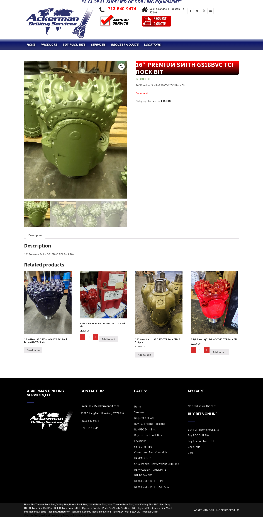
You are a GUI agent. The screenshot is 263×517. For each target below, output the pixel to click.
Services (98, 44)
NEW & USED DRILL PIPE (149, 481)
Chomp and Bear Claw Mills (150, 452)
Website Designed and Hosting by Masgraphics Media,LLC (57, 515)
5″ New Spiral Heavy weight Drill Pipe (156, 464)
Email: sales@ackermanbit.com (100, 406)
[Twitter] (197, 11)
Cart (190, 452)
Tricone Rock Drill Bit (159, 101)
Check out (194, 447)
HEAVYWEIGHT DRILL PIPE (150, 469)
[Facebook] (190, 11)
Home (31, 44)
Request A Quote (125, 44)
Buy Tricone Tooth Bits (148, 435)
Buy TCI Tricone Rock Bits (149, 424)
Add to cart (108, 339)
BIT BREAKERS (143, 475)
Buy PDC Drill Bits (145, 429)
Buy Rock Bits (74, 44)
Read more (33, 350)
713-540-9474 (122, 8)
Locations (152, 44)
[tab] (35, 235)
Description (35, 235)
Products (49, 44)
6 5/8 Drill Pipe (143, 447)
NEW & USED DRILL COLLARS (151, 487)
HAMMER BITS (142, 458)
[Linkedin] (210, 11)
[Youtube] (204, 11)
